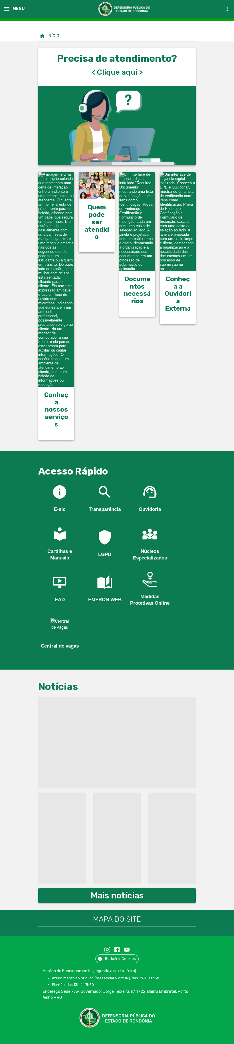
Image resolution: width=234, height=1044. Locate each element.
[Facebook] (117, 949)
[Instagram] (107, 949)
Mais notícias (117, 895)
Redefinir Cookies (120, 958)
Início (53, 35)
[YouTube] (127, 949)
